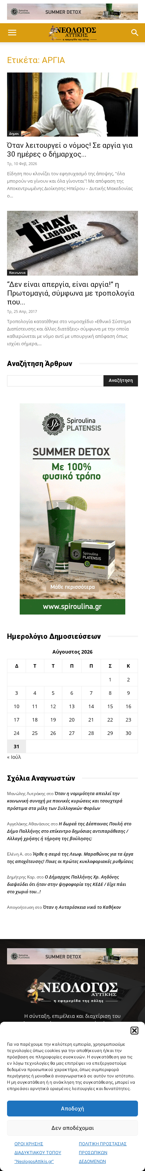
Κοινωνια (17, 272)
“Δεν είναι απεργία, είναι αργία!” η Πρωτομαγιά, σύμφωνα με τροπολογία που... (70, 293)
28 (91, 733)
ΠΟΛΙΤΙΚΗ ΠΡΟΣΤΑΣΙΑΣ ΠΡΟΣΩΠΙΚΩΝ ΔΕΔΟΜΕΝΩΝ (103, 1152)
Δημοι (14, 133)
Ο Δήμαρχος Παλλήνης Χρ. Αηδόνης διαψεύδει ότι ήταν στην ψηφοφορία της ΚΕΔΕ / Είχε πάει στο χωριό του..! (66, 884)
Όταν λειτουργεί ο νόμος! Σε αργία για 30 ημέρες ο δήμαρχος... (70, 149)
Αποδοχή (72, 1108)
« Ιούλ (14, 757)
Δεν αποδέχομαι (72, 1128)
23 (128, 719)
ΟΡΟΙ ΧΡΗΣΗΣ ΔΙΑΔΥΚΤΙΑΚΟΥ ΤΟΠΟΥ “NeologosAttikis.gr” (37, 1152)
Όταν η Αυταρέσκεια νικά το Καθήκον (82, 907)
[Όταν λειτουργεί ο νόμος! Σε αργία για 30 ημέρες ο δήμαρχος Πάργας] (72, 105)
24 (16, 733)
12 (53, 706)
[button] (134, 1030)
